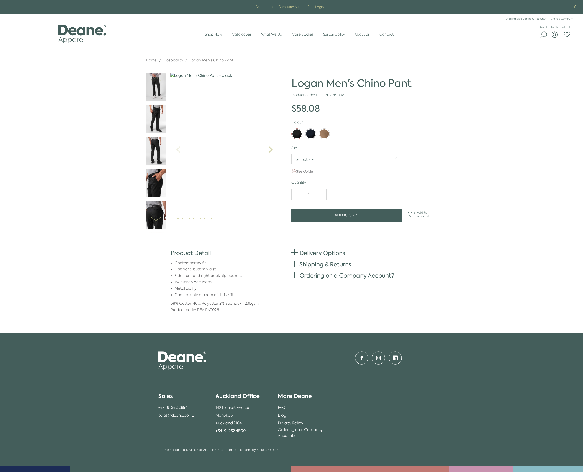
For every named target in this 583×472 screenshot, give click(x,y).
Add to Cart (347, 215)
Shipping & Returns (325, 264)
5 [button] (201, 220)
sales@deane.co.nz (176, 415)
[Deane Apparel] (82, 34)
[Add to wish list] (410, 214)
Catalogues (241, 34)
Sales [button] (165, 396)
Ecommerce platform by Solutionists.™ (247, 450)
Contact (386, 34)
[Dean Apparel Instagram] (378, 358)
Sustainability (334, 34)
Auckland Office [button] (237, 396)
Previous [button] (156, 76)
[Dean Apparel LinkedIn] (395, 358)
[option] (156, 87)
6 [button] (206, 220)
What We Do (271, 34)
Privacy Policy (290, 423)
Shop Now (213, 34)
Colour (297, 122)
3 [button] (190, 220)
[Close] (574, 7)
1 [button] (179, 220)
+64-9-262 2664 (172, 407)
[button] (347, 159)
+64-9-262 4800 (230, 430)
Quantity (299, 182)
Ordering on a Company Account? (526, 18)
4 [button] (195, 220)
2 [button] (184, 220)
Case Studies (302, 34)
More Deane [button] (295, 396)
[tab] (176, 396)
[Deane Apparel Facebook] (361, 358)
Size (295, 148)
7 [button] (212, 220)
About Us (362, 34)
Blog (282, 415)
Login (319, 7)
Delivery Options (322, 253)
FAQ (282, 407)
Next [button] (156, 216)
